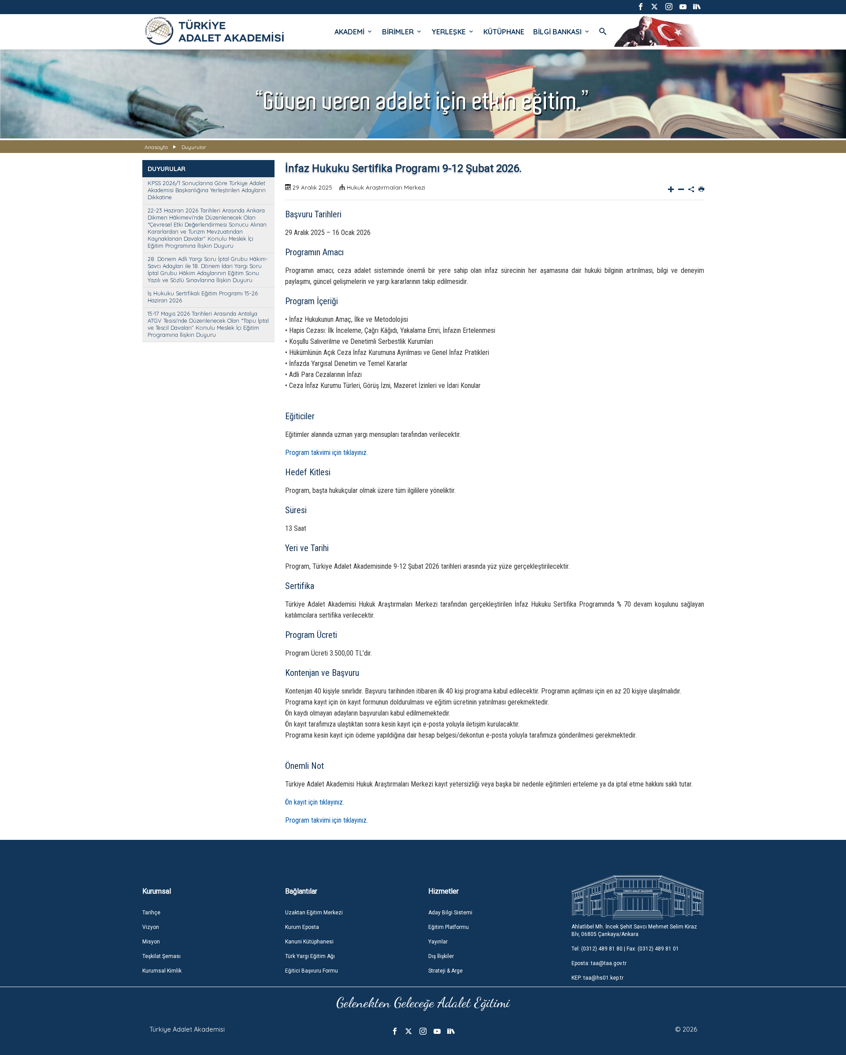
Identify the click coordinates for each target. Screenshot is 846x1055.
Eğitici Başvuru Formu (311, 971)
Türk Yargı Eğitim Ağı (310, 956)
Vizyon (150, 927)
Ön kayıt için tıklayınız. (314, 802)
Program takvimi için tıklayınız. (326, 452)
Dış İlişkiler (441, 956)
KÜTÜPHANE (503, 31)
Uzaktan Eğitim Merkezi (314, 913)
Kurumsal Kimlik (162, 971)
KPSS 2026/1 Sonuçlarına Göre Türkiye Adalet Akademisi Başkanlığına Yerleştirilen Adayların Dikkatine (207, 190)
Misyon (151, 942)
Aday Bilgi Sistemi (450, 913)
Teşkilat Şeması (161, 956)
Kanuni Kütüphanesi (309, 942)
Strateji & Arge (445, 971)
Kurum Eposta (302, 927)
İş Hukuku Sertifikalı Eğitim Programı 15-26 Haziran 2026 (203, 297)
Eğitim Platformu (448, 927)
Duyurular (194, 147)
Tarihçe (151, 913)
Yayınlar (438, 942)
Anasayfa (156, 147)
